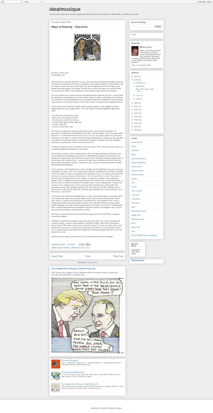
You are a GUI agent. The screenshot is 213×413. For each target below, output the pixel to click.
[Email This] (80, 244)
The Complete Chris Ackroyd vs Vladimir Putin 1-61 (73, 268)
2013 (136, 120)
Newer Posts (56, 256)
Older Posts (118, 256)
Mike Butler (147, 47)
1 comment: (71, 244)
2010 (136, 130)
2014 (136, 116)
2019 (136, 80)
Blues (133, 154)
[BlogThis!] (82, 244)
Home (88, 256)
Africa (133, 146)
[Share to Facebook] (87, 244)
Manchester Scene (78, 248)
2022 (136, 76)
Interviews (135, 203)
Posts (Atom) (92, 262)
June (138, 95)
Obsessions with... (138, 219)
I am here (135, 195)
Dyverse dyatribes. (63, 248)
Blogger (118, 408)
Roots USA (135, 227)
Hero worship (136, 191)
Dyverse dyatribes (138, 158)
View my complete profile (141, 65)
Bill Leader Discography (69, 360)
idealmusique (64, 9)
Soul (87, 248)
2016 (136, 110)
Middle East (136, 215)
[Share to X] (85, 244)
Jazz (133, 207)
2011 (136, 127)
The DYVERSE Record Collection (144, 235)
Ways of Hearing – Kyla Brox (69, 26)
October (139, 83)
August (139, 86)
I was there (135, 199)
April (138, 99)
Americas (135, 150)
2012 (136, 123)
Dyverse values (137, 171)
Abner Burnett (136, 142)
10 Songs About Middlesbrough (72, 372)
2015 (136, 113)
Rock (133, 223)
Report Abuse (137, 260)
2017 (136, 106)
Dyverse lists (136, 166)
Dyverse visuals (137, 175)
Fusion (134, 187)
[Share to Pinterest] (89, 244)
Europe (134, 179)
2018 (136, 103)
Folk (133, 183)
